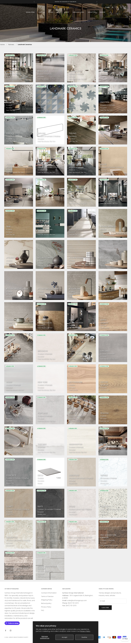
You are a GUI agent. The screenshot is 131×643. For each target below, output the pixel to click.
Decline (84, 637)
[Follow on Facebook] (6, 630)
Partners (11, 44)
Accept (64, 637)
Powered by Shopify (22, 637)
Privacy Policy (46, 607)
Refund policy (46, 603)
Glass (59, 12)
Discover (102, 12)
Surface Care (92, 12)
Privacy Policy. (85, 631)
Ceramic (50, 12)
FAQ (42, 610)
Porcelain (41, 12)
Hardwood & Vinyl (78, 12)
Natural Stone (30, 12)
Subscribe (105, 608)
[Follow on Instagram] (11, 630)
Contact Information (49, 593)
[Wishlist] (117, 7)
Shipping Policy (46, 600)
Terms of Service (47, 596)
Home (2, 44)
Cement (66, 12)
